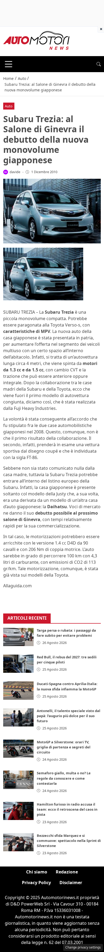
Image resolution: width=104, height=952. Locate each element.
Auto (9, 106)
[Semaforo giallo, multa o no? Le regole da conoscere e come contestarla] (18, 780)
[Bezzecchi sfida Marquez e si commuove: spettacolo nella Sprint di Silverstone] (18, 842)
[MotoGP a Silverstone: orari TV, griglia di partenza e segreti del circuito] (18, 749)
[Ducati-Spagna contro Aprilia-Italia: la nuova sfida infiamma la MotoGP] (18, 690)
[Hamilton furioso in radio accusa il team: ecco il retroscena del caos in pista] (18, 811)
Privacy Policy (36, 882)
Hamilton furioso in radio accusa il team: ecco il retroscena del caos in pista (67, 809)
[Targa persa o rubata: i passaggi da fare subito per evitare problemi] (18, 637)
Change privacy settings (83, 947)
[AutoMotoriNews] (36, 41)
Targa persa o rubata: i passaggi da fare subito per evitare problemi (66, 633)
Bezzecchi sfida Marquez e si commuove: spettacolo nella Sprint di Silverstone (69, 840)
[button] (99, 64)
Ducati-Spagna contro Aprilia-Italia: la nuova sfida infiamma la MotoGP (67, 686)
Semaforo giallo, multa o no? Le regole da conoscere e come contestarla (64, 778)
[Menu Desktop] (8, 64)
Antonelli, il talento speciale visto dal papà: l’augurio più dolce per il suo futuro (68, 715)
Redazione (67, 872)
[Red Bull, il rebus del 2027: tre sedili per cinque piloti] (18, 664)
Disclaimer (70, 882)
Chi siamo (36, 872)
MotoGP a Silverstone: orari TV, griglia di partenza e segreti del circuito (63, 747)
